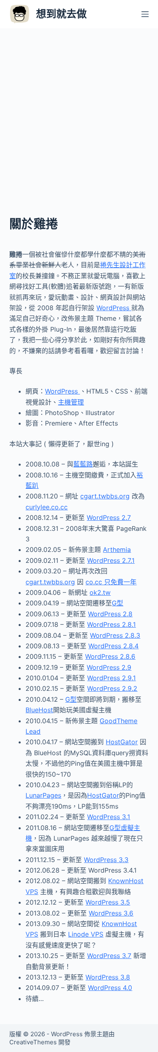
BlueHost (39, 710)
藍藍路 (83, 464)
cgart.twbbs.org (105, 496)
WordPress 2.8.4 (113, 646)
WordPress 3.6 (111, 913)
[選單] (145, 14)
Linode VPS (85, 934)
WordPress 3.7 (109, 956)
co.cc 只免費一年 (111, 582)
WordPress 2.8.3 (115, 635)
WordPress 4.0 (110, 988)
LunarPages (43, 795)
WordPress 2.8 (110, 614)
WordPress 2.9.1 (111, 678)
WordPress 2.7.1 (111, 560)
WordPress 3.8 (107, 977)
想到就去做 (61, 14)
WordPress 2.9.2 (112, 688)
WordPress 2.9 (109, 667)
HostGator (122, 742)
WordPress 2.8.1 (111, 624)
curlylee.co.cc (47, 507)
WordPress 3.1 (108, 817)
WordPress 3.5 (107, 902)
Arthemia (117, 549)
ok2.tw (100, 592)
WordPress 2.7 (109, 517)
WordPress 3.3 (106, 860)
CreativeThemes (33, 1042)
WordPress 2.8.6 (110, 656)
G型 (117, 603)
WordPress (113, 308)
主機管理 (71, 402)
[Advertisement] (79, 111)
